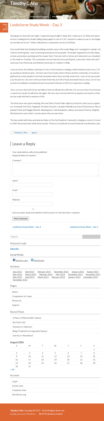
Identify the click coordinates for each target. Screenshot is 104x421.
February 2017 (44, 271)
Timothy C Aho (24, 3)
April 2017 (30, 271)
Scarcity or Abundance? (23, 335)
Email (15, 190)
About (22, 16)
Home (12, 16)
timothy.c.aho (21, 260)
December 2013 (75, 274)
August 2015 (93, 271)
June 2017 (17, 271)
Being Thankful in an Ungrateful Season (30, 331)
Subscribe (14, 248)
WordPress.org (19, 394)
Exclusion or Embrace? (22, 326)
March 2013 (43, 277)
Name (15, 180)
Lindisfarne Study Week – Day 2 (84, 227)
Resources (57, 16)
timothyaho (39, 260)
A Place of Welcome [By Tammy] (27, 318)
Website (16, 199)
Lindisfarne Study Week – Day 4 (27, 227)
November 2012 (20, 280)
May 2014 (60, 274)
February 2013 (58, 277)
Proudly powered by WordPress (23, 414)
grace (34, 132)
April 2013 (30, 277)
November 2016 (61, 271)
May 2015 (17, 274)
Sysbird (59, 414)
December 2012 (90, 277)
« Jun (12, 369)
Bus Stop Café (19, 322)
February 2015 (46, 274)
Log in (14, 381)
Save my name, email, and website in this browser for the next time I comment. (46, 212)
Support (69, 16)
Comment (17, 160)
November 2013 (93, 274)
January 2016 (78, 271)
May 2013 (17, 277)
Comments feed (19, 390)
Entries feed (17, 386)
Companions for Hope (38, 16)
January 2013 (74, 277)
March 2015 (30, 274)
